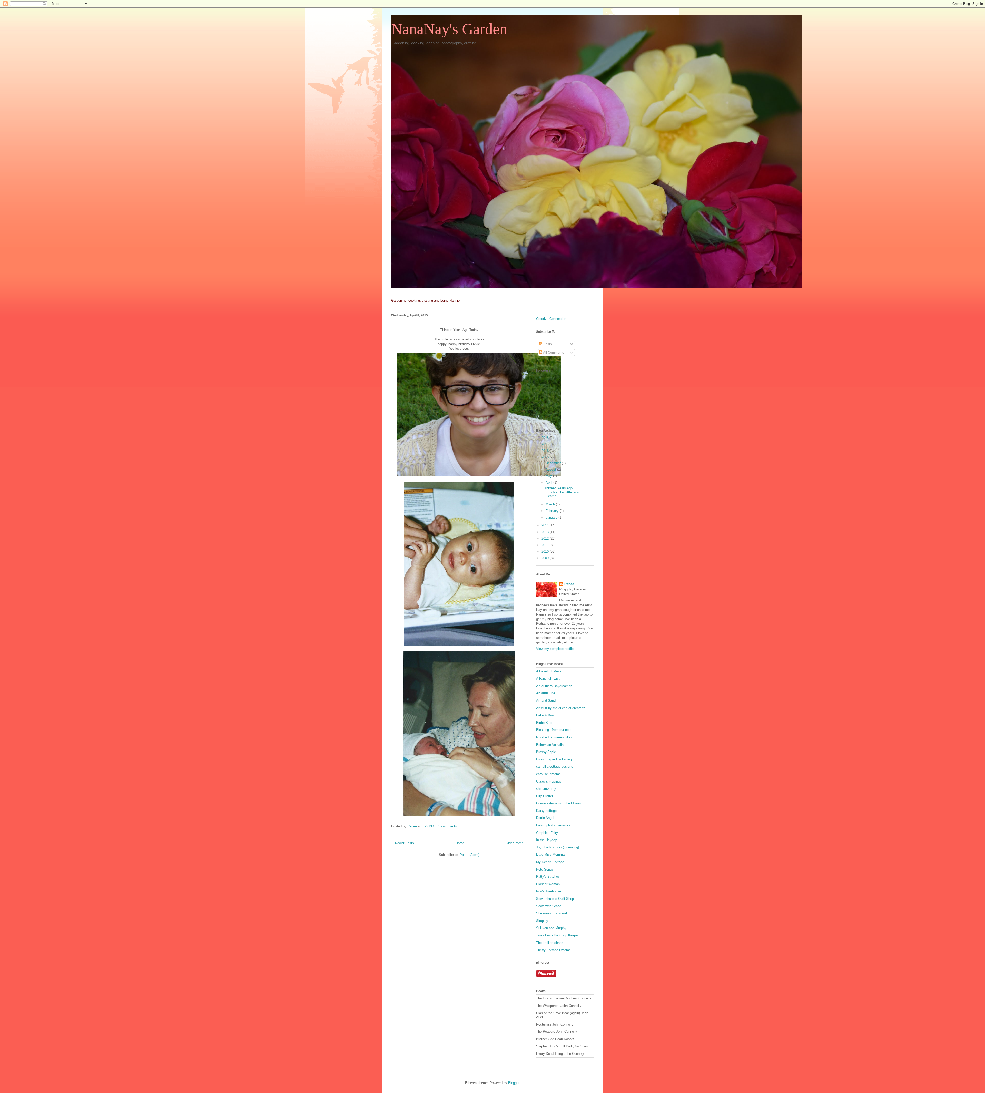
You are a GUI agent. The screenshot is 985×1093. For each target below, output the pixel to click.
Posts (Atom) (469, 855)
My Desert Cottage (550, 862)
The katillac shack (549, 943)
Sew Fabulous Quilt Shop (555, 899)
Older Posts (514, 843)
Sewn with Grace (548, 906)
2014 (545, 525)
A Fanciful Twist (548, 678)
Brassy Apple (546, 752)
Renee (569, 584)
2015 (545, 457)
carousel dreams (548, 774)
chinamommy (546, 789)
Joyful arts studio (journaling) (557, 847)
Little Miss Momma (550, 854)
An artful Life (545, 693)
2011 (545, 545)
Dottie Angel (545, 818)
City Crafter (544, 796)
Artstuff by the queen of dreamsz (560, 708)
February (553, 511)
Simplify (542, 921)
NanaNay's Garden (449, 29)
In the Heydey (546, 840)
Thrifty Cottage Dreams (553, 950)
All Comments (553, 352)
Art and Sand (546, 700)
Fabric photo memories (553, 825)
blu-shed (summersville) (554, 737)
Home (460, 843)
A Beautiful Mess (549, 671)
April (549, 482)
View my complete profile (555, 649)
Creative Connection (551, 319)
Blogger (513, 1083)
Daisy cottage (546, 811)
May (549, 476)
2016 (545, 451)
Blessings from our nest (554, 730)
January (552, 517)
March (551, 504)
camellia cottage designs (554, 766)
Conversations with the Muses (558, 803)
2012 (545, 538)
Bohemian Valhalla (550, 745)
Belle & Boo (545, 715)
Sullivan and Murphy (551, 928)
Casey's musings (549, 781)
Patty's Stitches (548, 877)
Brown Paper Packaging (554, 759)
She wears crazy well (552, 913)
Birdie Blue (544, 723)
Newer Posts (404, 843)
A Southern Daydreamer (554, 686)
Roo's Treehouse (548, 891)
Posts (547, 344)
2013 (545, 532)
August (551, 469)
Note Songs (545, 869)
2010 (545, 551)
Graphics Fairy (547, 833)
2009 (545, 558)
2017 (545, 444)
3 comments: (448, 826)
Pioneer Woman (548, 884)
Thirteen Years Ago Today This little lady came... (561, 492)
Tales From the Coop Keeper (557, 935)
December (554, 463)
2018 (545, 438)
